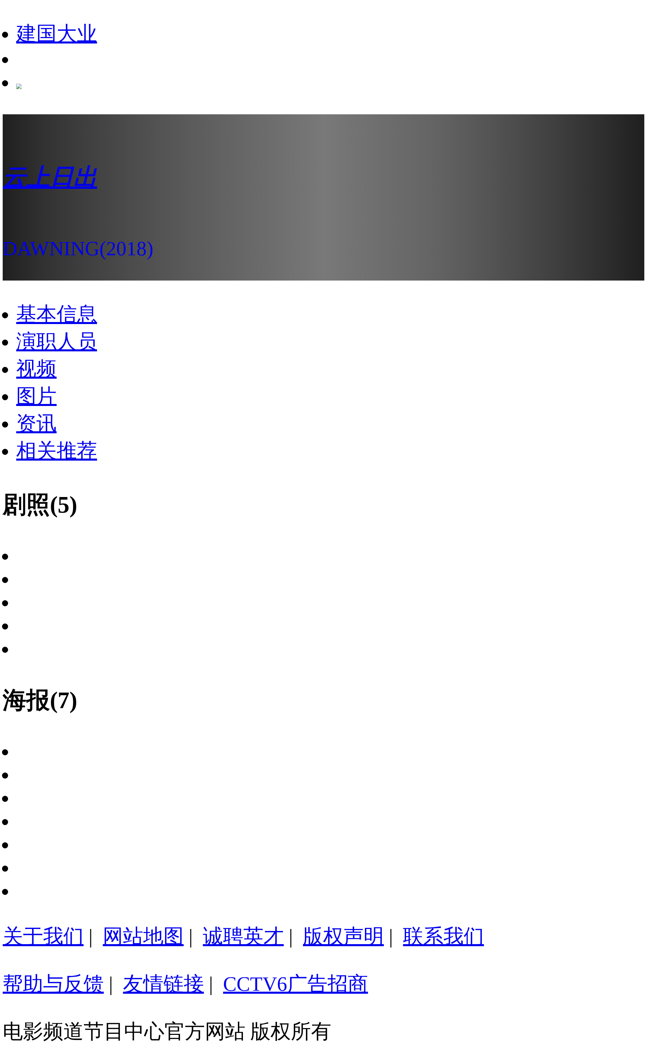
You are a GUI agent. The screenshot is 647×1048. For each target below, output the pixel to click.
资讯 (36, 423)
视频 (36, 369)
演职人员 (56, 341)
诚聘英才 (243, 936)
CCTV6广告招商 (295, 984)
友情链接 (163, 984)
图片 (36, 396)
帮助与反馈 (53, 984)
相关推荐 (56, 451)
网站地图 (143, 936)
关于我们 (43, 936)
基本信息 (56, 314)
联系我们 (443, 936)
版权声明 (343, 936)
